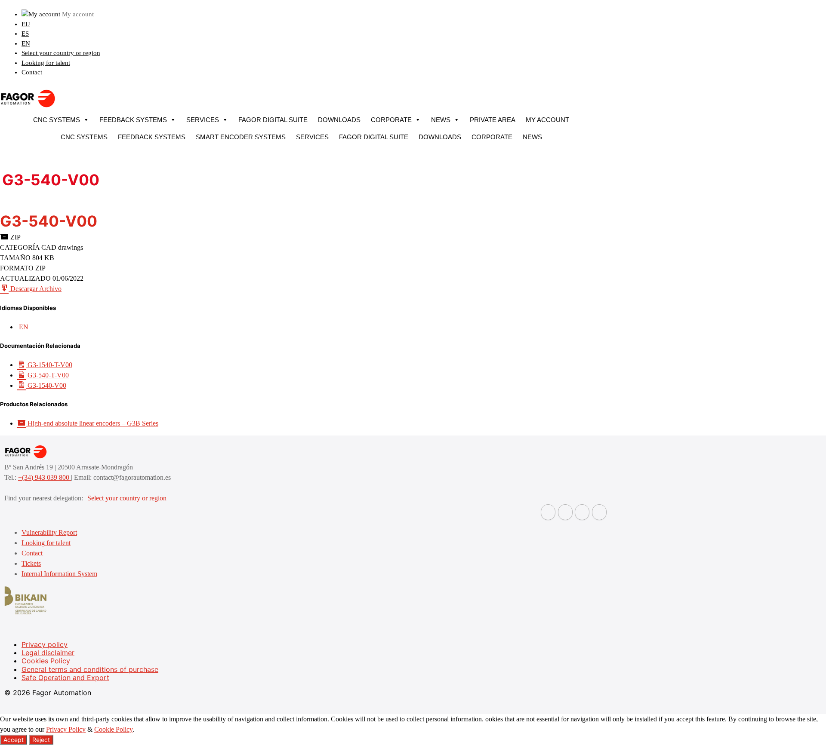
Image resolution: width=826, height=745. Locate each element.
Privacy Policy (66, 729)
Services (202, 119)
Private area (492, 119)
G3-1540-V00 (46, 385)
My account (547, 119)
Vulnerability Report (49, 532)
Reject (41, 739)
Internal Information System (59, 573)
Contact (32, 72)
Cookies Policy (46, 660)
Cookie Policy (113, 729)
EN (26, 43)
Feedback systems (133, 119)
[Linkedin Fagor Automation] (565, 512)
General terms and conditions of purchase (90, 669)
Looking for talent (46, 62)
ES (25, 33)
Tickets (31, 563)
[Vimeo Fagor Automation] (582, 512)
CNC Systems (56, 119)
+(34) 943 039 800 (44, 477)
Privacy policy (45, 644)
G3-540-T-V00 (47, 375)
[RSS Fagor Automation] (599, 512)
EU (26, 24)
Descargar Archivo (35, 288)
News (440, 119)
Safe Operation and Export (65, 677)
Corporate (391, 119)
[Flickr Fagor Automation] (548, 512)
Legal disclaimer (48, 652)
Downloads (339, 119)
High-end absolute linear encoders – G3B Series (92, 423)
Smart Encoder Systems (241, 137)
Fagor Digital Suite (273, 119)
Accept (13, 739)
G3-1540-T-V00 (49, 364)
